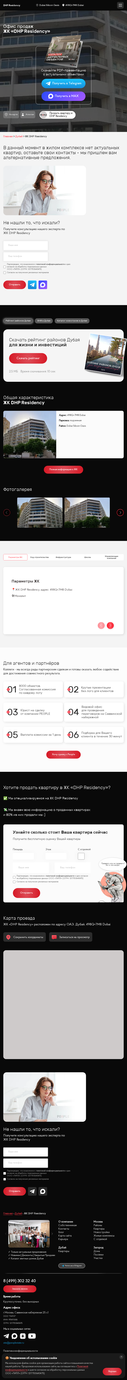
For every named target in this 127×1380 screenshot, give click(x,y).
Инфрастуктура (63, 557)
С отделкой (84, 849)
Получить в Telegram (66, 83)
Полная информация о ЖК (63, 469)
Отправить (14, 284)
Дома (97, 1251)
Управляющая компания (111, 557)
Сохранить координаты (28, 937)
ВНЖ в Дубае (43, 320)
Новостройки (102, 1232)
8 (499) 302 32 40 (19, 1281)
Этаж (48, 849)
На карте (13, 114)
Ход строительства (39, 557)
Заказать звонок (20, 1289)
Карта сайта (65, 1235)
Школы (87, 557)
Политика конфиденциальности (20, 1351)
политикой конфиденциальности (50, 264)
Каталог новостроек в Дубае (72, 320)
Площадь (18, 849)
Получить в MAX (67, 96)
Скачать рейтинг (28, 358)
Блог (61, 1232)
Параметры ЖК (15, 557)
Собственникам (67, 1225)
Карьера (63, 1239)
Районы (98, 1225)
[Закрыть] (121, 1357)
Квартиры (99, 1228)
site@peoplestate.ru (13, 1343)
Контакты (63, 1228)
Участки (98, 1258)
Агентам (30, 114)
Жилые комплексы (104, 1235)
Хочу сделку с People (63, 754)
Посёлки (99, 1254)
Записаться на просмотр (74, 937)
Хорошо (112, 1371)
